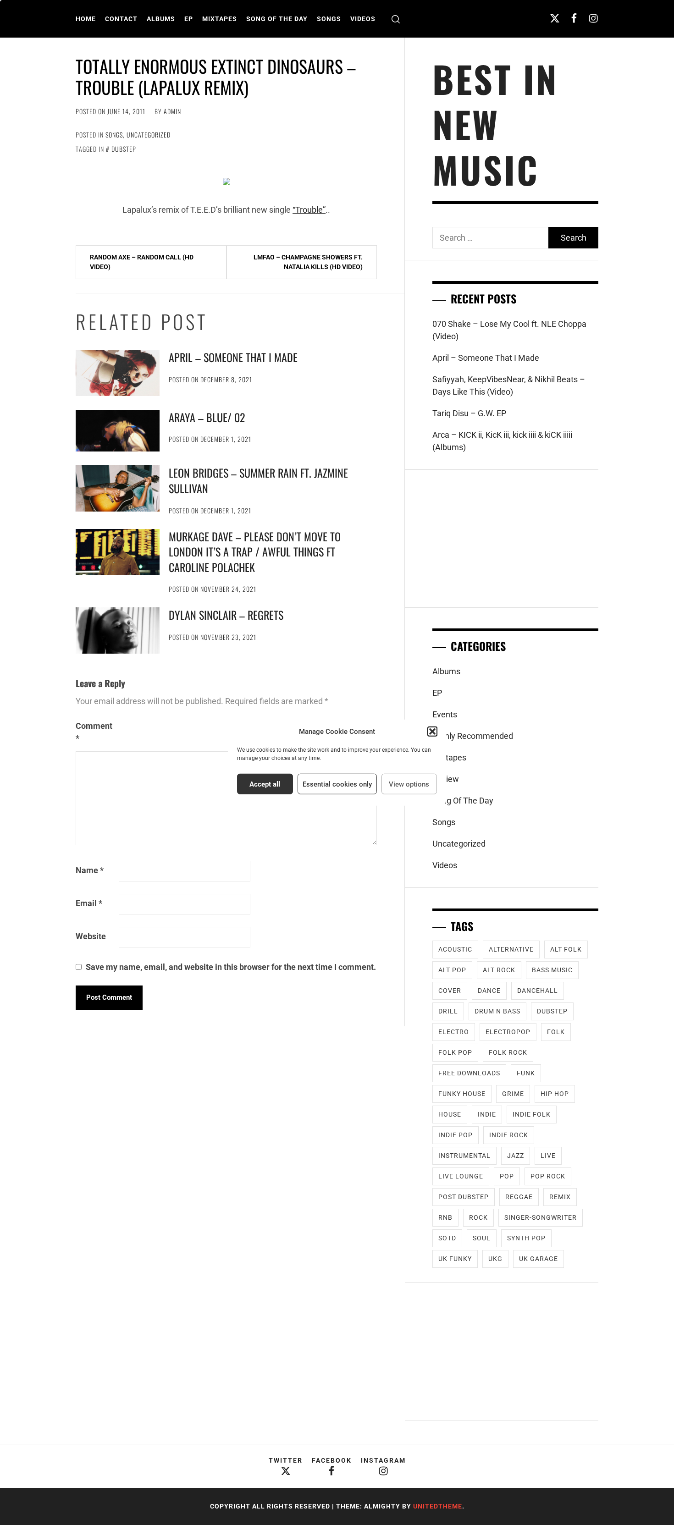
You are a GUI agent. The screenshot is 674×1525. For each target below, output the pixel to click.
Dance (489, 990)
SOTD (447, 1238)
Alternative (511, 949)
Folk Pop (455, 1052)
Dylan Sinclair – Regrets (226, 614)
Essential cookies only (337, 784)
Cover (449, 990)
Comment (94, 732)
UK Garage (538, 1258)
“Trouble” (309, 210)
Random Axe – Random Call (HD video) (141, 261)
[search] (396, 19)
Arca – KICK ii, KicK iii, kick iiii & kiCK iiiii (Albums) (502, 441)
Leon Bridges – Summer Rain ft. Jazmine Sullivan (258, 480)
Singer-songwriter (540, 1217)
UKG (495, 1258)
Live (548, 1155)
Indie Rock (508, 1135)
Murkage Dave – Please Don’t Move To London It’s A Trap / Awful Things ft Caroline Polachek (255, 551)
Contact (121, 18)
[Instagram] (593, 18)
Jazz (515, 1155)
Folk (556, 1031)
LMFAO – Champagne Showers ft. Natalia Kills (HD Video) (308, 261)
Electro (453, 1031)
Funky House (462, 1093)
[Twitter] (555, 18)
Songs (329, 18)
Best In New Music (495, 124)
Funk (526, 1073)
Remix (560, 1196)
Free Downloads (469, 1073)
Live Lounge (460, 1176)
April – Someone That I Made (233, 357)
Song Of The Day (277, 18)
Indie (487, 1114)
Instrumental (464, 1155)
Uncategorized (149, 134)
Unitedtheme (437, 1506)
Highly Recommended (472, 736)
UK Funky (455, 1258)
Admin (172, 111)
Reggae (519, 1196)
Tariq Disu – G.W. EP (469, 413)
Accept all (264, 784)
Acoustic (455, 949)
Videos (363, 18)
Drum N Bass (497, 1011)
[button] (432, 731)
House (449, 1114)
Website (91, 936)
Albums (161, 18)
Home (86, 18)
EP (188, 18)
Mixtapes (219, 18)
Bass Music (552, 970)
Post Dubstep (463, 1196)
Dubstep (123, 149)
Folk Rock (508, 1052)
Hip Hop (555, 1093)
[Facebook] (574, 18)
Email (89, 903)
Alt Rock (499, 970)
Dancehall (537, 990)
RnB (445, 1217)
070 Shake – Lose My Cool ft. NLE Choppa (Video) (509, 330)
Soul (482, 1238)
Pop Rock (547, 1176)
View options (409, 784)
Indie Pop (455, 1135)
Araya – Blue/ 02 (207, 417)
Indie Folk (532, 1114)
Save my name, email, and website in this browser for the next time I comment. (231, 967)
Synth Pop (526, 1238)
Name (90, 870)
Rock (478, 1217)
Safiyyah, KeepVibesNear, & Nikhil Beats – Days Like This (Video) (508, 385)
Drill (448, 1011)
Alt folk (566, 949)
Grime (513, 1093)
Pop (507, 1176)
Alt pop (452, 970)
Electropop (508, 1031)
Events (444, 714)
